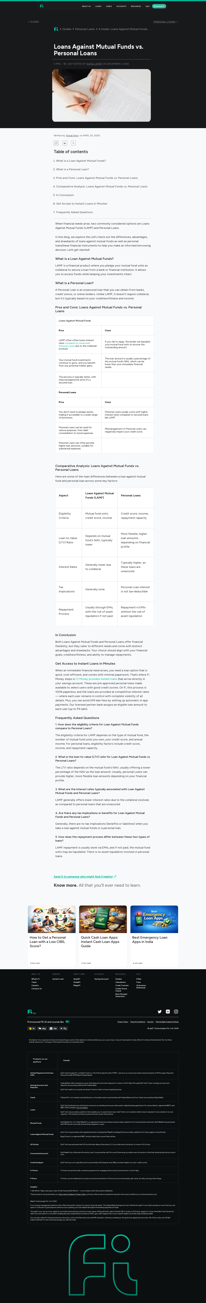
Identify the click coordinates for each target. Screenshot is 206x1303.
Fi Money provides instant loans (97, 679)
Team (34, 982)
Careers (35, 985)
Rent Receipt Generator (121, 995)
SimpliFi (76, 982)
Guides (66, 29)
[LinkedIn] (167, 1011)
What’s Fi (35, 979)
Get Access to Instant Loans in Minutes (81, 203)
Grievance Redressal (141, 986)
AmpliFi (76, 979)
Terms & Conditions (137, 1022)
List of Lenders (82, 1108)
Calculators (120, 982)
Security (150, 1022)
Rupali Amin (72, 135)
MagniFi (76, 985)
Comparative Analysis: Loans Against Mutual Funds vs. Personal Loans (101, 186)
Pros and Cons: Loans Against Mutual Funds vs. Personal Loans (97, 178)
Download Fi (159, 6)
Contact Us (36, 988)
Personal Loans (85, 29)
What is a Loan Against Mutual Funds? (81, 160)
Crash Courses (122, 985)
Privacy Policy (123, 1022)
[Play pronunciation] (67, 1021)
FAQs (138, 979)
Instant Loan (58, 979)
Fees (138, 982)
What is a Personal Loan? (72, 169)
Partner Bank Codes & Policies (167, 1022)
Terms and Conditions (66, 1194)
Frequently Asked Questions (74, 212)
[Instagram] (176, 1011)
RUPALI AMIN (94, 63)
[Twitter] (159, 1011)
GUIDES (34, 21)
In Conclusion (65, 195)
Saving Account (101, 979)
